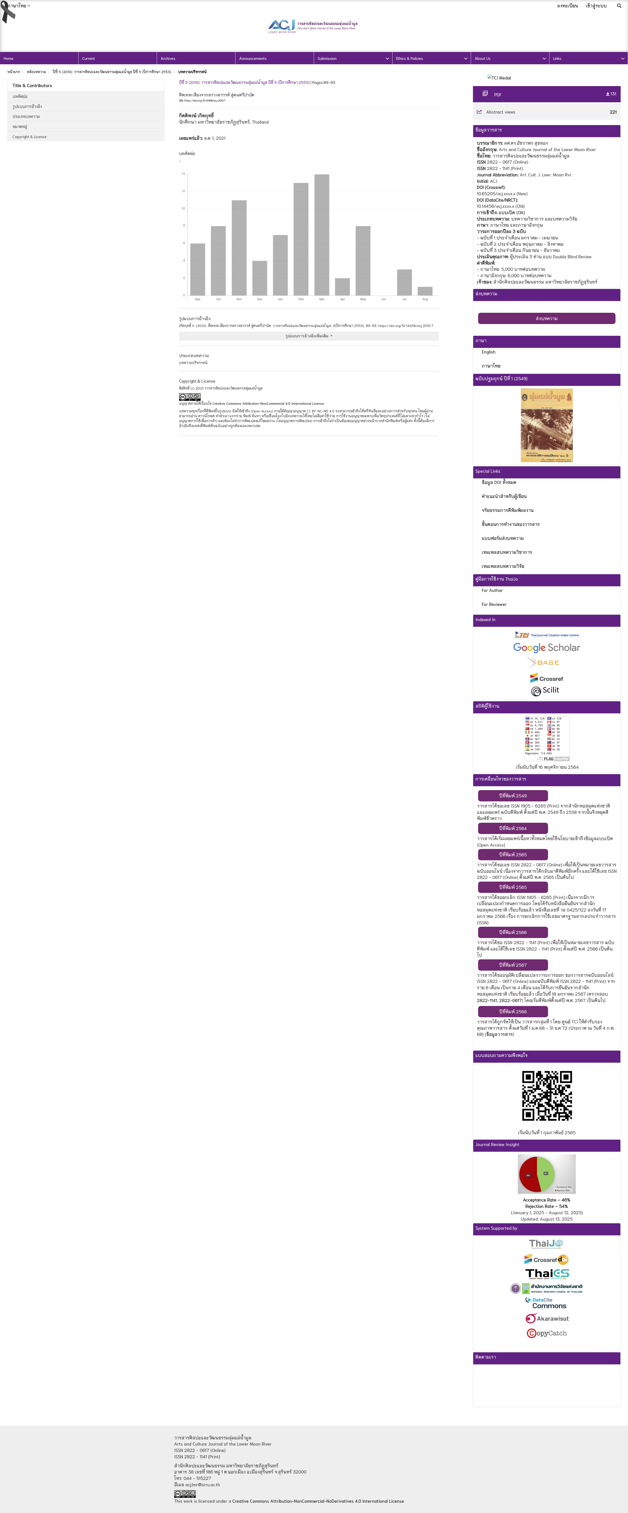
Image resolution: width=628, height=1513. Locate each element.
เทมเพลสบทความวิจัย (503, 566)
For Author (492, 590)
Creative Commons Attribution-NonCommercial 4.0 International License (268, 403)
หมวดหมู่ (20, 126)
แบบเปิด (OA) (512, 212)
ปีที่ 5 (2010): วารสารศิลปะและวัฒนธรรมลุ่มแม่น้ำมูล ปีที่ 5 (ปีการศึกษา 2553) (112, 71)
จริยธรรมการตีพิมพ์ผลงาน (508, 510)
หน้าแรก (13, 71)
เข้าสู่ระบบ (596, 5)
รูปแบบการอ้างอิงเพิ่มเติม (307, 336)
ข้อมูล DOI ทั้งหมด (499, 482)
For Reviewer (494, 604)
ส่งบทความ (547, 318)
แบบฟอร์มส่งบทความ (503, 538)
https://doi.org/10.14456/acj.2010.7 (204, 100)
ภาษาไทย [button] (16, 5)
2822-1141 (487, 1000)
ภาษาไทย (491, 365)
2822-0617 (510, 1000)
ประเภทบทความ (26, 116)
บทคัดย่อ (20, 96)
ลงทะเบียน (567, 5)
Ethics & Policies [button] (409, 58)
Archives (168, 58)
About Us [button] (483, 58)
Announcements (253, 58)
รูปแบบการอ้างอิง (27, 106)
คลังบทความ (36, 71)
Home (8, 58)
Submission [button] (327, 58)
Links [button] (557, 58)
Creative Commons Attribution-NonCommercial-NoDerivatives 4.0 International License (318, 1501)
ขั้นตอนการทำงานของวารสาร (511, 524)
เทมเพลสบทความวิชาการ (507, 552)
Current (88, 58)
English (489, 351)
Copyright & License (30, 136)
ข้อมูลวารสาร (499, 1034)
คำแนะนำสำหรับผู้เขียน (504, 496)
